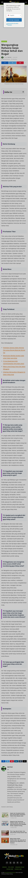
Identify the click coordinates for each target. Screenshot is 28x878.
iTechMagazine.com (13, 783)
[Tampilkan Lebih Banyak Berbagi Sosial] (25, 62)
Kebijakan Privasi (19, 867)
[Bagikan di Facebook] (5, 62)
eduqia (20, 785)
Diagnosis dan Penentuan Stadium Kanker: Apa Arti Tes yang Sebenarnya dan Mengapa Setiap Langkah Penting (18, 823)
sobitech (21, 783)
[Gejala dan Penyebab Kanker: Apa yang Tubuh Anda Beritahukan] (5, 815)
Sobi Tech (9, 57)
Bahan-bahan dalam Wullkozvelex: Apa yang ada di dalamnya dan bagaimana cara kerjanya (18, 840)
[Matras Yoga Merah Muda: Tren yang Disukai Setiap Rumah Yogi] (5, 833)
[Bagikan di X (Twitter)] (12, 62)
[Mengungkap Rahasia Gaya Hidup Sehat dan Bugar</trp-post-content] (14, 74)
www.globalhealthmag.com (9, 872)
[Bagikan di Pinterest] (20, 62)
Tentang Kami (9, 869)
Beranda (3, 6)
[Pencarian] (26, 2)
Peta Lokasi (11, 867)
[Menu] (2, 2)
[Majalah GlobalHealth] (14, 2)
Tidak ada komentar (6, 59)
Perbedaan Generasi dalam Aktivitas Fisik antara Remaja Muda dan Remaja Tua (14, 350)
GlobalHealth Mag (12, 785)
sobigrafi (9, 787)
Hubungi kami (18, 869)
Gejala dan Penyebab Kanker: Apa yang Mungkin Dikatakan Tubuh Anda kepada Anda (17, 815)
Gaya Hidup (4, 41)
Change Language (14, 20)
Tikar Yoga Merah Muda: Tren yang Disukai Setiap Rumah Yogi (18, 832)
